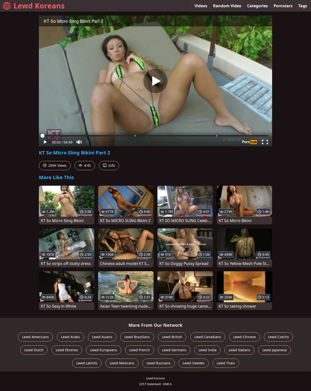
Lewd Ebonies (67, 350)
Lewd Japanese (274, 350)
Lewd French (139, 350)
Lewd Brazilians (137, 337)
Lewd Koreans (39, 6)
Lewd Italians (239, 350)
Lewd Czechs (278, 337)
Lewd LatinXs (86, 363)
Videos (201, 5)
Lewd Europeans (103, 350)
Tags (302, 5)
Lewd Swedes (194, 363)
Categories (257, 5)
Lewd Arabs (70, 337)
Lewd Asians (102, 337)
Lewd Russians (159, 363)
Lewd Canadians (207, 337)
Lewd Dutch (33, 350)
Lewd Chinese (244, 337)
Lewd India (207, 350)
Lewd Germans (174, 350)
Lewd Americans (35, 337)
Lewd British (172, 337)
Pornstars (283, 5)
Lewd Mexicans (122, 363)
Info (111, 165)
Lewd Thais (226, 363)
